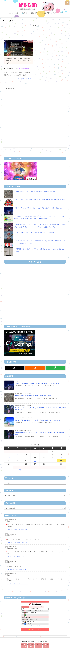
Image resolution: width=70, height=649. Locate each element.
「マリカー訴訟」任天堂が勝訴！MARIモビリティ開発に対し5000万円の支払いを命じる (39, 199)
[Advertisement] (35, 31)
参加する (46, 626)
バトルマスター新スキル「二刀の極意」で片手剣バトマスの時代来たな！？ (36, 232)
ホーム (6, 21)
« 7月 (19, 470)
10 (9, 458)
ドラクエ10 (25, 68)
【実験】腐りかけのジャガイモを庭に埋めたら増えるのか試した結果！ (34, 191)
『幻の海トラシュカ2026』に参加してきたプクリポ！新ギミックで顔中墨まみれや (38, 208)
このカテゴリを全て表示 (35, 625)
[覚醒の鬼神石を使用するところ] (18, 48)
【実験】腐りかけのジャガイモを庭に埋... (17, 529)
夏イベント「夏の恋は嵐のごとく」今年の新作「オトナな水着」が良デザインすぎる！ (38, 420)
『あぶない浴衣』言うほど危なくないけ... (17, 569)
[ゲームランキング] (20, 171)
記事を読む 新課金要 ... (25, 78)
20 (35, 461)
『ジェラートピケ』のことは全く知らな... (17, 556)
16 (61, 458)
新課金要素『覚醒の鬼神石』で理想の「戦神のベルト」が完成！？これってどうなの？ (18, 61)
